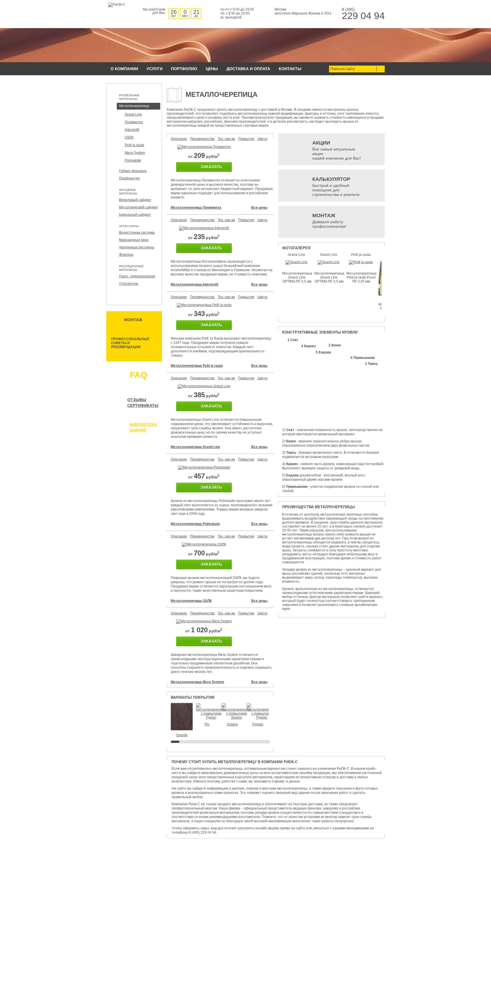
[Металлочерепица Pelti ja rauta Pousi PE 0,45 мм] (361, 262)
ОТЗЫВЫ (136, 399)
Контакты (290, 68)
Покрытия (246, 139)
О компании (124, 68)
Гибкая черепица (133, 171)
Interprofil (132, 130)
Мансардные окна (133, 240)
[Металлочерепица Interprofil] (204, 228)
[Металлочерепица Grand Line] (204, 386)
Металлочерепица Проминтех (196, 208)
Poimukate (133, 160)
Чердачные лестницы (136, 247)
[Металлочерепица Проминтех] (204, 147)
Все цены (259, 208)
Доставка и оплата (248, 68)
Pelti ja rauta (134, 145)
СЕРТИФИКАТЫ (143, 405)
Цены (212, 68)
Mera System (135, 153)
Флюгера (126, 255)
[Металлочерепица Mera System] (204, 621)
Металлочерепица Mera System (197, 682)
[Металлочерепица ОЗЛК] (204, 544)
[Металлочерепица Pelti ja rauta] (204, 305)
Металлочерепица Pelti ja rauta (197, 366)
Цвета (262, 139)
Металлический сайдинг (138, 207)
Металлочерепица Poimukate (195, 524)
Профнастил (129, 178)
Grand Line (133, 114)
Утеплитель (128, 284)
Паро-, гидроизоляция (137, 276)
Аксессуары (129, 226)
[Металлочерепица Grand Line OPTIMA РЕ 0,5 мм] (296, 262)
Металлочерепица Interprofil (194, 284)
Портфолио (184, 68)
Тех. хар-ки (226, 139)
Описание (179, 139)
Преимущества (202, 139)
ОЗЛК (129, 137)
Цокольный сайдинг (135, 215)
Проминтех (134, 122)
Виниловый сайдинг (135, 200)
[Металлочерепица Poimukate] (204, 467)
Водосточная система (137, 233)
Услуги (155, 68)
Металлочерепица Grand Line (195, 447)
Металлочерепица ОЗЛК (191, 601)
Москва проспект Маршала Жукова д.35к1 (303, 11)
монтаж (133, 319)
